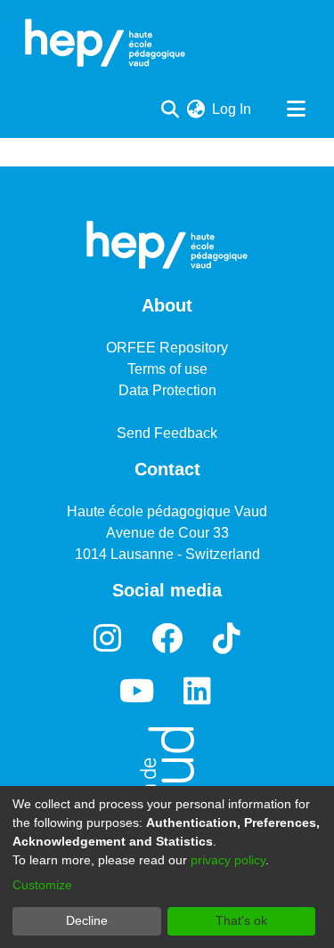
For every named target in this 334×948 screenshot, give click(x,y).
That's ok (241, 920)
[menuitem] (195, 109)
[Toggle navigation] (296, 109)
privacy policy (228, 860)
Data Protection (167, 390)
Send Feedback (167, 433)
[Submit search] (170, 109)
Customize (42, 885)
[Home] (105, 42)
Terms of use (167, 369)
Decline (87, 920)
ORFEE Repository (167, 347)
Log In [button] (232, 109)
